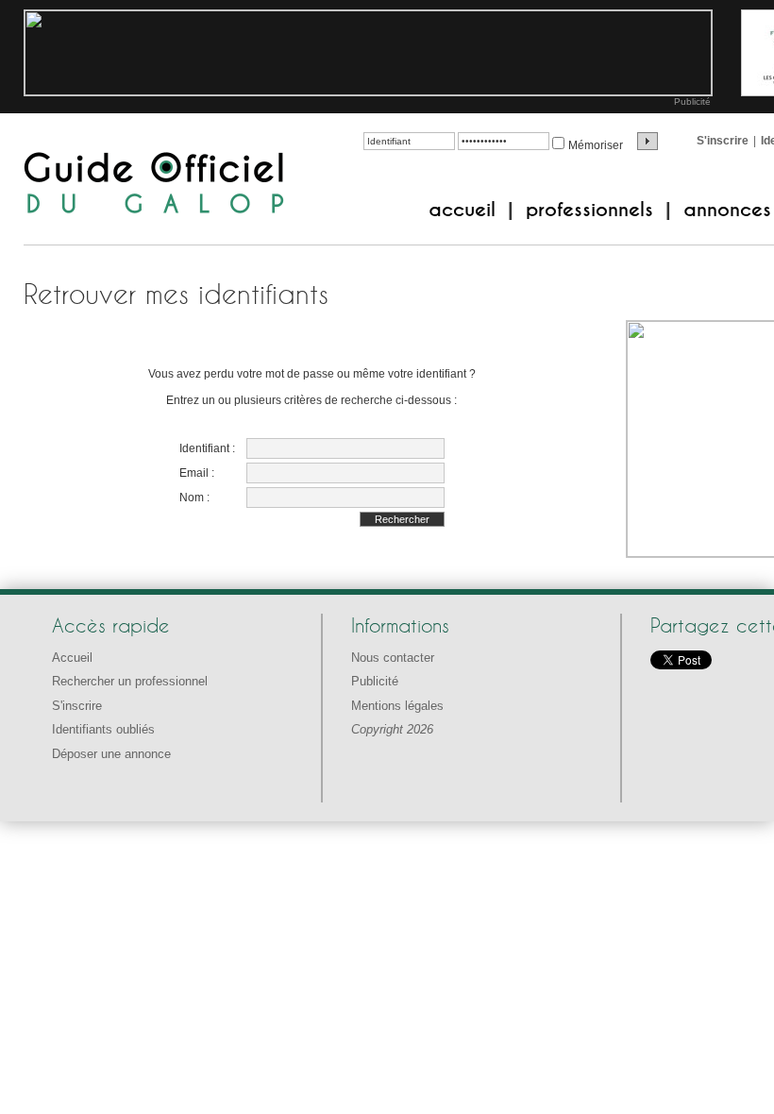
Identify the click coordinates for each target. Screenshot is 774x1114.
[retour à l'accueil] (154, 184)
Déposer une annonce (111, 754)
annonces (727, 209)
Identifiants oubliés (103, 729)
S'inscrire (723, 140)
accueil (462, 209)
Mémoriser (595, 145)
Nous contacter (392, 657)
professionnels (589, 209)
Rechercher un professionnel (130, 681)
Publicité (692, 101)
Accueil (72, 657)
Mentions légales (397, 706)
